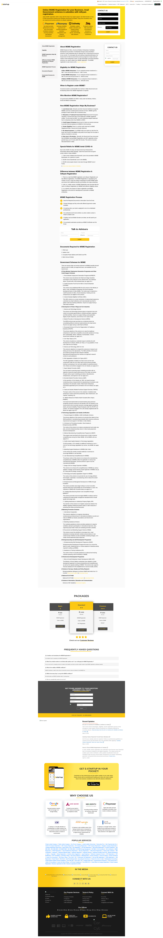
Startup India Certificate (108, 850)
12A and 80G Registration (98, 857)
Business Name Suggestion (73, 854)
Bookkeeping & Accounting (111, 858)
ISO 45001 (94, 849)
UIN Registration (85, 855)
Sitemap (104, 900)
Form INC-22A (70, 860)
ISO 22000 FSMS (63, 849)
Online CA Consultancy (51, 862)
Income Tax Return (94, 855)
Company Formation (69, 896)
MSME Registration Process (49, 66)
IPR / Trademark (120, 4)
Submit (108, 31)
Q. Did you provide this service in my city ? (55, 679)
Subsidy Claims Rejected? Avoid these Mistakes (95, 737)
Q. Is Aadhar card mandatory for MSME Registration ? (58, 655)
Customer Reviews (87, 640)
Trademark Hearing (87, 852)
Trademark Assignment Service (97, 854)
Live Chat (104, 896)
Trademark (54, 852)
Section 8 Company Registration (53, 845)
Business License (112, 4)
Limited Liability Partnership (88, 844)
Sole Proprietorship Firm (111, 844)
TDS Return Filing (63, 857)
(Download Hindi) (83, 573)
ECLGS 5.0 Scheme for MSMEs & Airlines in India (96, 724)
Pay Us (47, 902)
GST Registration (110, 854)
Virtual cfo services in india (97, 858)
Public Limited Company (63, 844)
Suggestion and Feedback (107, 902)
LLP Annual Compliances (75, 862)
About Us (48, 894)
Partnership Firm (100, 844)
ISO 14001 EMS (54, 849)
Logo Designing (85, 854)
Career (47, 898)
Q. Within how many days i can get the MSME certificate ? (59, 673)
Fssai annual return (112, 860)
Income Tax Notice (104, 855)
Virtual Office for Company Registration (100, 862)
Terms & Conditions (87, 896)
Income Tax (132, 4)
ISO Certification (109, 849)
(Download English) (73, 573)
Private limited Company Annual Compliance (56, 860)
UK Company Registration (81, 845)
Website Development (113, 852)
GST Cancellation (56, 855)
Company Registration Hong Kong (53, 847)
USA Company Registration (67, 845)
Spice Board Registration (98, 847)
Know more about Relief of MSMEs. (72, 166)
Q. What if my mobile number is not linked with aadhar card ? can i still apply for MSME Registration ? (69, 661)
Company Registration (102, 4)
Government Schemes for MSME (48, 76)
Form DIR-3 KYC (86, 862)
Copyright (53, 854)
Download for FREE (124, 1)
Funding (138, 4)
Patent (47, 854)
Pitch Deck (62, 858)
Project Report (55, 858)
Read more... (112, 756)
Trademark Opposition (76, 852)
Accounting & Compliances (147, 4)
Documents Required (47, 71)
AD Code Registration (86, 847)
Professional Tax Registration (84, 857)
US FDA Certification (110, 847)
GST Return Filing (65, 855)
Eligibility (44, 50)
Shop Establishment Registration (69, 850)
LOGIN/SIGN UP (148, 1)
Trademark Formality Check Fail (100, 852)
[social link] (74, 883)
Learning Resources (139, 1)
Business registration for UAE (73, 863)
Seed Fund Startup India (71, 858)
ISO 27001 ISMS (71, 849)
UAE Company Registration (94, 845)
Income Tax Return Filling (63, 862)
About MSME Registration (48, 46)
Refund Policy (86, 900)
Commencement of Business (100, 860)
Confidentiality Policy (87, 902)
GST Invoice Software (75, 855)
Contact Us (48, 900)
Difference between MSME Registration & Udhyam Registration (48, 61)
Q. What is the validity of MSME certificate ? (55, 667)
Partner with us (105, 898)
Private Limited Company (51, 844)
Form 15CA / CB (72, 857)
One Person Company (76, 844)
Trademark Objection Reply (64, 852)
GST (127, 4)
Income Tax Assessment (51, 857)
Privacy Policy (86, 898)
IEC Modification (76, 847)
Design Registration (61, 854)
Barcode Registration (84, 850)
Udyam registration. (82, 62)
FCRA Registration (110, 857)
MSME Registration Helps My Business (49, 55)
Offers (131, 1)
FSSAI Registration (56, 850)
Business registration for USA (58, 863)
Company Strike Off (87, 860)
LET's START (60, 626)
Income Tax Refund (113, 855)
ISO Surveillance (101, 849)
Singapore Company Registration (109, 845)
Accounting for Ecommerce (84, 858)
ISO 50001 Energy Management (83, 849)
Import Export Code (66, 847)
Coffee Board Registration (96, 850)
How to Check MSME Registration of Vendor (94, 747)
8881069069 (157, 1)
